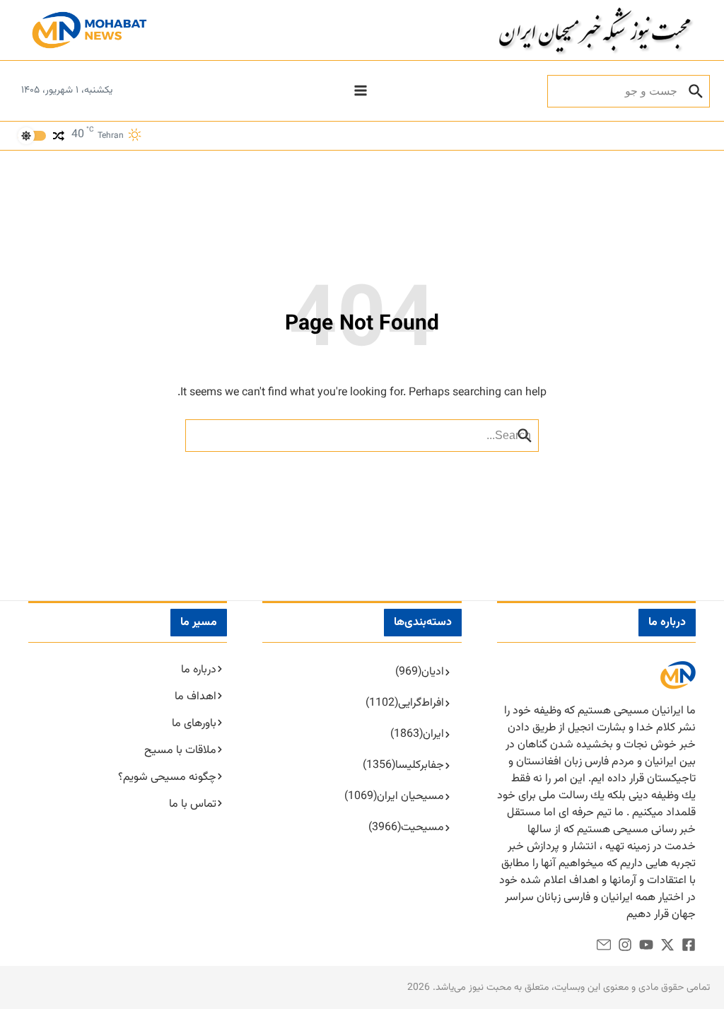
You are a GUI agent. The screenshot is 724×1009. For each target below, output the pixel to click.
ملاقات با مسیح (180, 750)
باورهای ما (194, 724)
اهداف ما (195, 697)
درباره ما (198, 670)
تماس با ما (192, 804)
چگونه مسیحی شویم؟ (167, 777)
